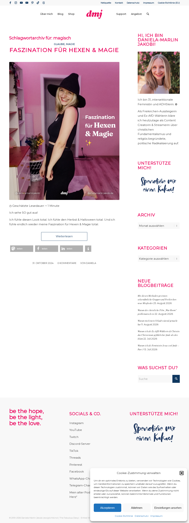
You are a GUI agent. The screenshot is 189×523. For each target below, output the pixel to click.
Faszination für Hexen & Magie (64, 50)
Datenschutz (142, 515)
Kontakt (119, 2)
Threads (75, 457)
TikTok (73, 451)
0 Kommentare (66, 263)
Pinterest (75, 464)
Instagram (76, 423)
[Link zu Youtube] (21, 3)
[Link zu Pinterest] (32, 3)
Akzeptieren (107, 507)
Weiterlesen (64, 236)
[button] (181, 473)
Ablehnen (136, 507)
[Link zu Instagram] (15, 3)
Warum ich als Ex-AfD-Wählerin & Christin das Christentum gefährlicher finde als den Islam (158, 335)
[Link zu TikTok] (38, 3)
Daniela (91, 263)
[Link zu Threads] (43, 3)
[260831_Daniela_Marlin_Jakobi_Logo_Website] (94, 14)
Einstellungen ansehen (167, 507)
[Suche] (147, 14)
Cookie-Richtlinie (124, 515)
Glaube (59, 44)
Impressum (156, 515)
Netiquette (106, 2)
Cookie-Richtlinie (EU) (169, 2)
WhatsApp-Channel (83, 478)
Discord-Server (79, 444)
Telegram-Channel (82, 485)
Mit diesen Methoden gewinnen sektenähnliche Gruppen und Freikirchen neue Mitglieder (157, 299)
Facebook (76, 471)
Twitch (73, 437)
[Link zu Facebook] (10, 3)
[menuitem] (106, 3)
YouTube (75, 430)
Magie (70, 44)
